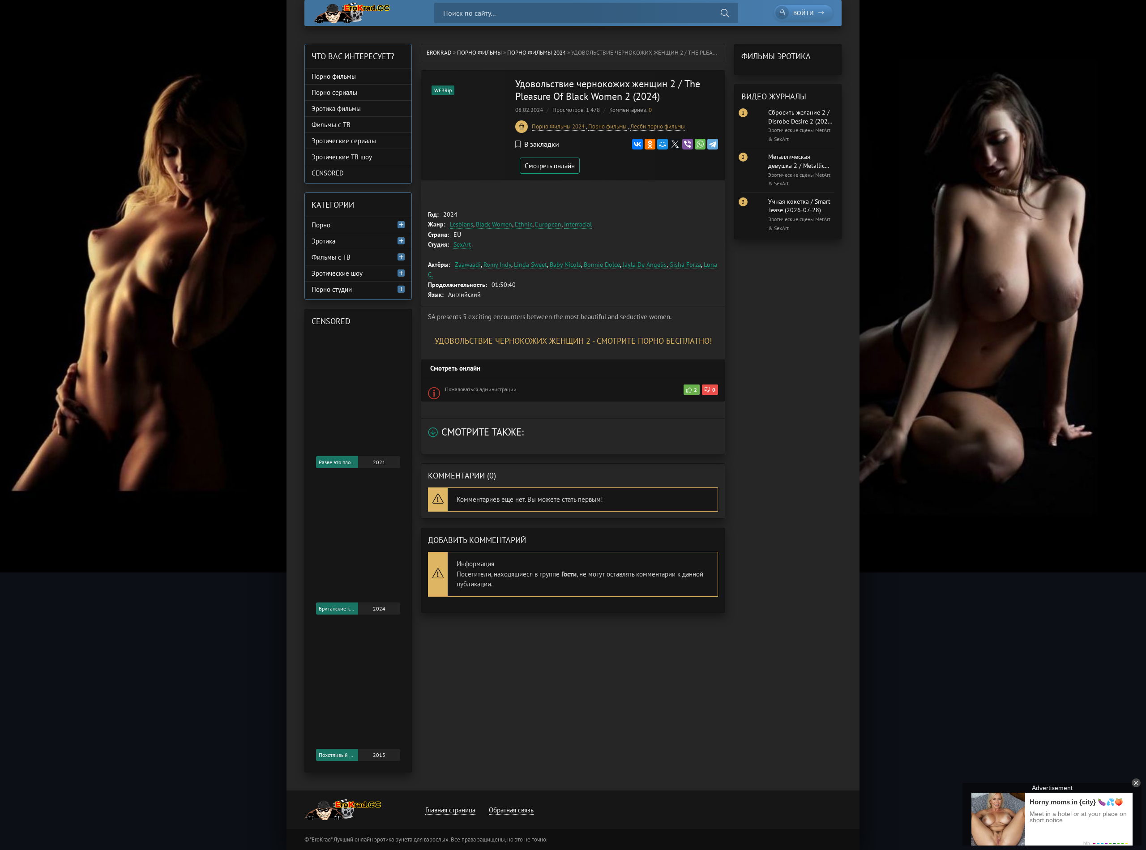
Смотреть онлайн (550, 166)
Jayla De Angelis (645, 265)
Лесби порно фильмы (657, 126)
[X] (675, 144)
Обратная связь (511, 810)
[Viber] (687, 144)
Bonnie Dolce (602, 265)
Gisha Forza (685, 265)
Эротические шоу (337, 273)
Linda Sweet (530, 265)
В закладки (541, 144)
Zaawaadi (468, 265)
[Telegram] (712, 144)
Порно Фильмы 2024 (536, 52)
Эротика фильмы (336, 108)
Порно (321, 225)
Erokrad (439, 52)
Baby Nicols (565, 265)
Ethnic (523, 224)
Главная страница (450, 810)
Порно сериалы (334, 92)
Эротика (323, 241)
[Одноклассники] (650, 144)
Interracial (578, 224)
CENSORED (328, 173)
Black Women (494, 224)
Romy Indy (497, 265)
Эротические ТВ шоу (342, 157)
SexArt (462, 244)
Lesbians (461, 224)
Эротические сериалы (344, 141)
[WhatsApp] (700, 144)
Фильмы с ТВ (331, 124)
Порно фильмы (479, 52)
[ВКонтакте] (637, 144)
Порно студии (332, 289)
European (548, 224)
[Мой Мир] (662, 144)
